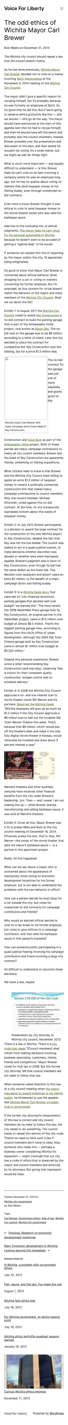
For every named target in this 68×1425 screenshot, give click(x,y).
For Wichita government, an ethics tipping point (32, 1318)
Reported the (35, 704)
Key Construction (47, 315)
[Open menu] (62, 8)
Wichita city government (18, 1201)
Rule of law (48, 1218)
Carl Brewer (10, 1218)
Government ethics (29, 1218)
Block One (42, 328)
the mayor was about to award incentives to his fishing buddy (33, 1093)
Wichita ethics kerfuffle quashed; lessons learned (31, 1338)
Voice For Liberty (24, 8)
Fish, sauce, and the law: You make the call (33, 1284)
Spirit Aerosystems (29, 78)
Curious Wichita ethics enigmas (25, 1391)
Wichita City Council (39, 297)
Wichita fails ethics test (19, 1300)
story (36, 592)
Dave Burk (35, 440)
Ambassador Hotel (16, 444)
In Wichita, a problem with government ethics (30, 1266)
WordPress (57, 1413)
